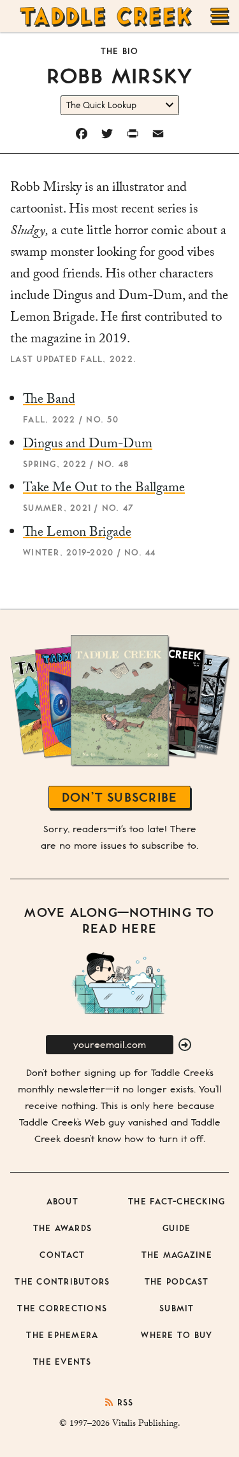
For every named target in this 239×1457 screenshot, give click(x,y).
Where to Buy (176, 1334)
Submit (176, 1307)
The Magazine (176, 1254)
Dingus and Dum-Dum (87, 445)
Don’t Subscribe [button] (120, 797)
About (62, 1201)
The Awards (62, 1227)
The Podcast (177, 1281)
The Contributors (62, 1281)
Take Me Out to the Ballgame (104, 489)
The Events (62, 1361)
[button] (184, 1045)
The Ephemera (62, 1334)
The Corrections (62, 1307)
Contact (62, 1254)
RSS (123, 1402)
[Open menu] (220, 16)
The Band (49, 400)
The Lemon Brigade (77, 533)
